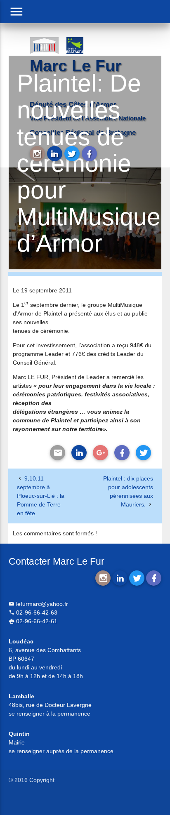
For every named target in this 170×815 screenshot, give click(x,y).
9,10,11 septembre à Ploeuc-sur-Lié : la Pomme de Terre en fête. (40, 495)
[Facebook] (122, 452)
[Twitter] (143, 452)
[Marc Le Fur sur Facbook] (89, 153)
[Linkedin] (79, 452)
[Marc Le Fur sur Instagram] (37, 153)
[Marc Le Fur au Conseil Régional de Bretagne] (80, 45)
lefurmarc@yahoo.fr (41, 604)
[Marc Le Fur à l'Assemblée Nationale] (44, 45)
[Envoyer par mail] (57, 452)
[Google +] (100, 452)
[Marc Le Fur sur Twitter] (72, 153)
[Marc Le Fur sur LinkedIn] (54, 153)
